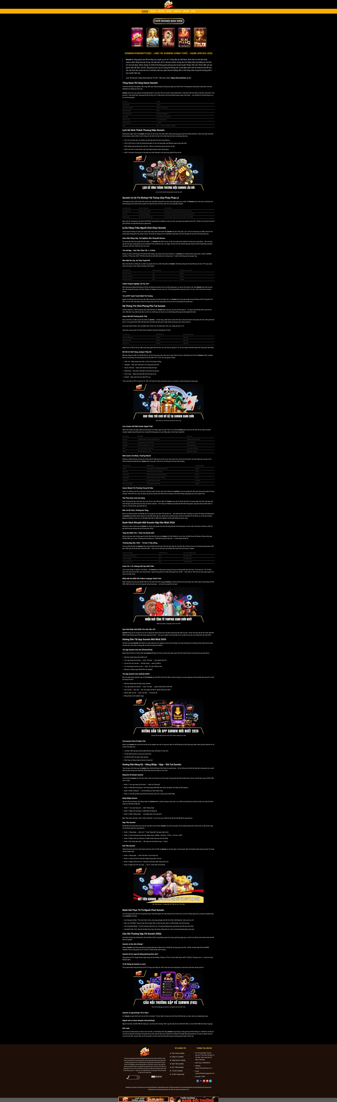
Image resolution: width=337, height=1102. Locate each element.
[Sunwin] (168, 4)
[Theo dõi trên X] (200, 1080)
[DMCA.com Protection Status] (156, 1076)
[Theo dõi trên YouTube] (207, 1080)
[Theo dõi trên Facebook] (197, 1080)
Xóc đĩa (161, 11)
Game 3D (177, 11)
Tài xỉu (153, 11)
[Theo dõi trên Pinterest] (204, 1080)
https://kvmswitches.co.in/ (181, 78)
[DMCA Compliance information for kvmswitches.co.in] (133, 1077)
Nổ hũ (168, 11)
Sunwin (145, 11)
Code (193, 11)
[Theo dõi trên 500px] (210, 1080)
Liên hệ (186, 11)
